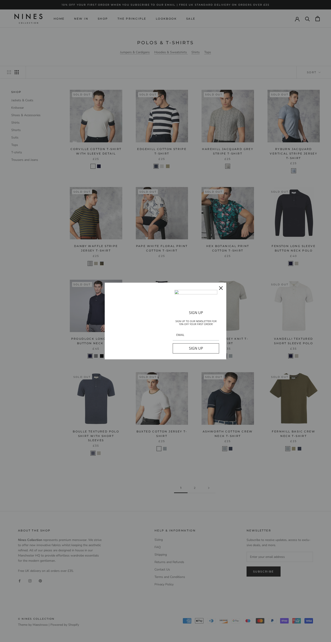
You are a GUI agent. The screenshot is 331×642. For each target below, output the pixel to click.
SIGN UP (196, 348)
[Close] (220, 288)
